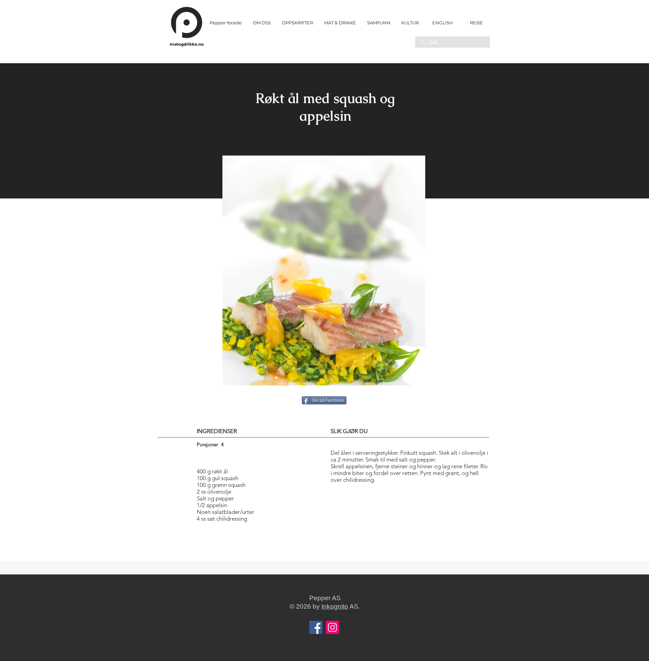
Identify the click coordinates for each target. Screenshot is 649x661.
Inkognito (334, 606)
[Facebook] (315, 627)
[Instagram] (332, 627)
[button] (297, 23)
